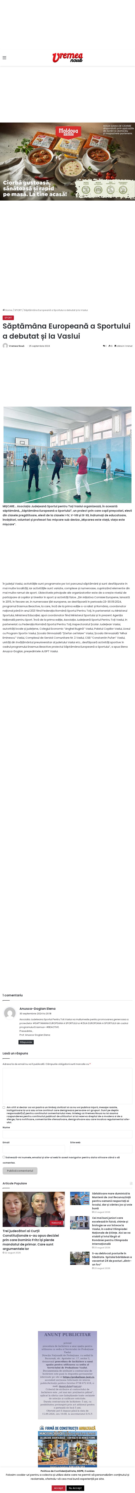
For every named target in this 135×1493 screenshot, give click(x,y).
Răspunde (26, 1042)
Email (6, 1142)
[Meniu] (4, 59)
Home (8, 310)
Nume (6, 1127)
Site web (75, 1142)
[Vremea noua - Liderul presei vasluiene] (67, 58)
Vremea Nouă (16, 345)
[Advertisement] (67, 24)
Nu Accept (75, 1488)
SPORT (18, 310)
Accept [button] (58, 1488)
